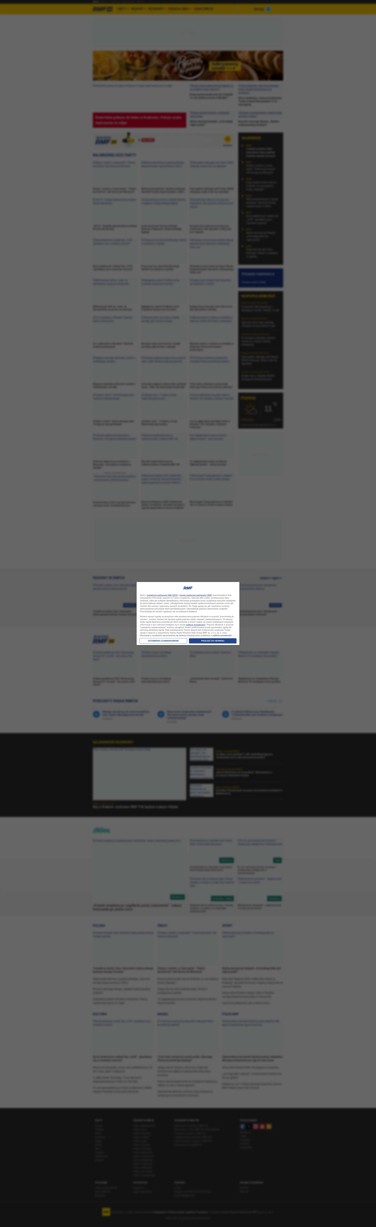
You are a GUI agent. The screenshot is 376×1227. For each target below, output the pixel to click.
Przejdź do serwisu (212, 641)
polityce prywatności (195, 624)
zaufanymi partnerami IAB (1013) (162, 595)
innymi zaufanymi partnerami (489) (195, 595)
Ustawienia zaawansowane (163, 641)
